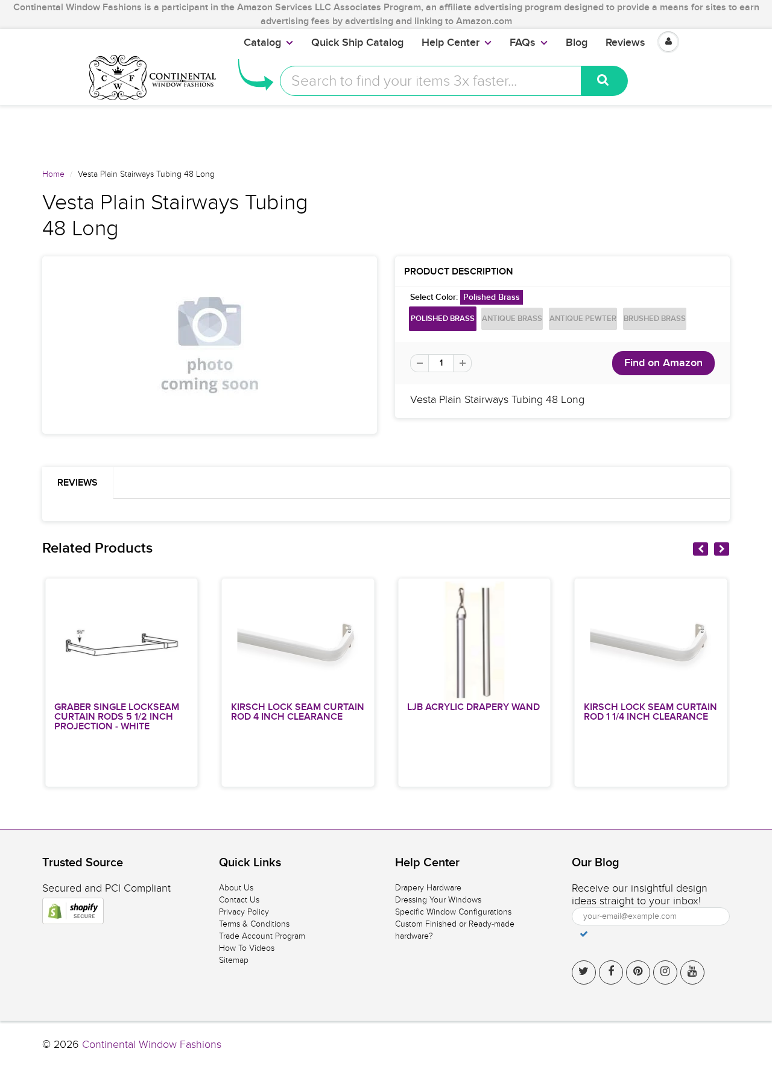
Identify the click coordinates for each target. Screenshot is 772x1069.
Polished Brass (443, 319)
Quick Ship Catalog (357, 42)
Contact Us (239, 900)
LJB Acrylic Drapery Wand (473, 707)
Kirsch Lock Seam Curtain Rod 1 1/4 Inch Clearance (650, 712)
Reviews (625, 42)
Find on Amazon (663, 363)
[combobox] (430, 81)
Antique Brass (512, 319)
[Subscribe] (584, 933)
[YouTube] (692, 972)
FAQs (523, 42)
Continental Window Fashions (151, 1044)
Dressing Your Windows (438, 900)
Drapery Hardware (428, 888)
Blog (576, 42)
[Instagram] (665, 972)
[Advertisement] (386, 132)
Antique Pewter (582, 319)
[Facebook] (611, 972)
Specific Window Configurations (453, 912)
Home (53, 174)
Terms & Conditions (254, 924)
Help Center (450, 42)
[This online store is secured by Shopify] (73, 911)
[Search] (604, 81)
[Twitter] (584, 972)
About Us (236, 888)
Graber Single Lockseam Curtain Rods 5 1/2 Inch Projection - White (116, 716)
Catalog (262, 42)
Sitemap (233, 960)
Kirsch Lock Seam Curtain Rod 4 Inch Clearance (297, 712)
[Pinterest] (638, 972)
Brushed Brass (655, 319)
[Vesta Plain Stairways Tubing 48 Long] (209, 345)
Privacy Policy (244, 912)
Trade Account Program (262, 936)
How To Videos (246, 948)
